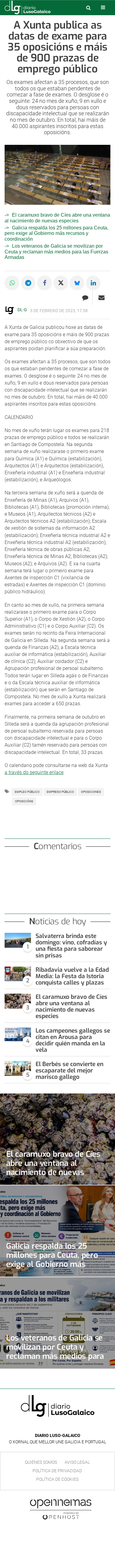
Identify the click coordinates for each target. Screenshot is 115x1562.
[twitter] (62, 1426)
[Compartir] (12, 283)
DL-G (22, 309)
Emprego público (60, 791)
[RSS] (71, 1426)
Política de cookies (57, 1479)
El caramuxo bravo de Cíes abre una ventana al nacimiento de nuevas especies (71, 1006)
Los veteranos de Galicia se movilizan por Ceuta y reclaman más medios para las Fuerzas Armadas (56, 251)
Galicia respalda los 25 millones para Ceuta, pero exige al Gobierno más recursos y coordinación (56, 233)
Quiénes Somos (41, 1462)
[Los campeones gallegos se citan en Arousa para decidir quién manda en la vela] (18, 1034)
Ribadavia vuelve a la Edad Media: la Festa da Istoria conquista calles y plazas (72, 976)
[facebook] (53, 1426)
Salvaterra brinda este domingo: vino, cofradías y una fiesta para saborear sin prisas (71, 945)
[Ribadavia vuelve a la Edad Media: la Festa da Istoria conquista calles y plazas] (18, 974)
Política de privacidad (57, 1470)
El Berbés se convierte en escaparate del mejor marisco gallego (69, 1070)
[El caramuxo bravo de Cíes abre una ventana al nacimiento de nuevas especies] (18, 1001)
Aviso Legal (77, 1462)
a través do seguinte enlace (34, 772)
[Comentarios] (85, 297)
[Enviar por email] (101, 297)
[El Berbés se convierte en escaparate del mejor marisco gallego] (18, 1068)
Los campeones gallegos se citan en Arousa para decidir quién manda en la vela (73, 1040)
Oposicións (24, 801)
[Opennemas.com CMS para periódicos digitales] (60, 1509)
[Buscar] (88, 7)
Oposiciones (91, 791)
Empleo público (27, 791)
